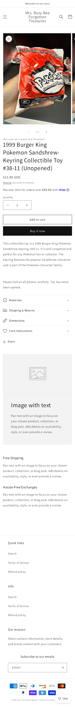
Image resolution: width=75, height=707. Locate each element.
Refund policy (17, 572)
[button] (5, 16)
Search (12, 553)
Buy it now (37, 231)
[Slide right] (46, 131)
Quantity (8, 197)
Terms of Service (18, 563)
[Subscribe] (62, 667)
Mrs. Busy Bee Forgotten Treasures (32, 700)
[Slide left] (28, 131)
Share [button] (11, 341)
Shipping (7, 182)
